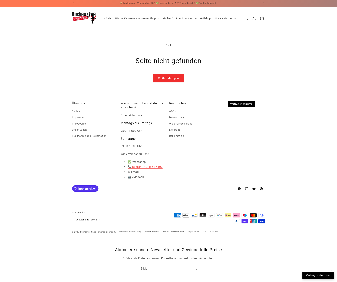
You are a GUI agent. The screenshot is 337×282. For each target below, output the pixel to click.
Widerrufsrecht (151, 232)
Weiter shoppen (168, 78)
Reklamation (176, 136)
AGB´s (173, 111)
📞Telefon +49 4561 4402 (145, 167)
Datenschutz (176, 117)
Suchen (76, 111)
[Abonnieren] (196, 269)
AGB (204, 232)
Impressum (78, 117)
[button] (137, 18)
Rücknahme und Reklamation (89, 136)
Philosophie (79, 123)
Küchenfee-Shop (88, 232)
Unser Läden (79, 129)
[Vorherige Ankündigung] (73, 3)
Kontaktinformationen (173, 232)
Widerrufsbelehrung (181, 123)
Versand (214, 232)
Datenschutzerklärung (130, 232)
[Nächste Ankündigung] (264, 3)
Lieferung (174, 129)
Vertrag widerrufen (241, 104)
